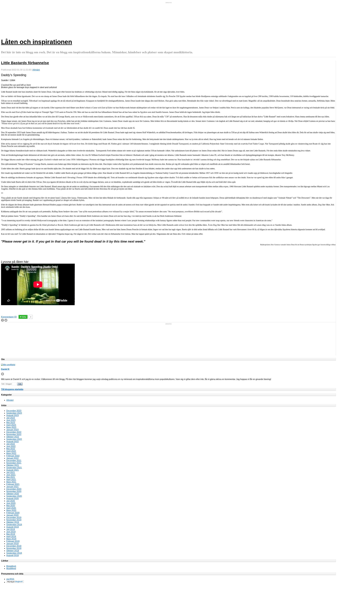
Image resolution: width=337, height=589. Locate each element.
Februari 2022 (12, 456)
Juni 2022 (11, 446)
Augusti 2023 (12, 415)
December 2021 (13, 460)
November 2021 (13, 463)
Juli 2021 (10, 472)
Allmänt (36, 70)
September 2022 (14, 439)
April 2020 (11, 508)
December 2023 (13, 411)
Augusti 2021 (12, 470)
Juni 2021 (11, 475)
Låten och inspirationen (36, 41)
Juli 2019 (10, 529)
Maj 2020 (10, 505)
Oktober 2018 (12, 551)
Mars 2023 (11, 427)
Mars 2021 (11, 482)
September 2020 (14, 496)
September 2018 (14, 553)
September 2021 (14, 468)
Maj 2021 (10, 477)
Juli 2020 (10, 501)
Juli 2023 (10, 418)
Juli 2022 (10, 444)
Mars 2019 (11, 539)
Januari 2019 (12, 543)
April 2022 (11, 451)
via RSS (10, 579)
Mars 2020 (11, 510)
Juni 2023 (11, 420)
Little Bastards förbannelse (25, 63)
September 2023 (14, 413)
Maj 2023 (10, 422)
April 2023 (11, 425)
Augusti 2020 (12, 498)
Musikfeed (11, 568)
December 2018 (13, 546)
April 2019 (11, 536)
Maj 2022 (10, 449)
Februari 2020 (12, 513)
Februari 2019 (12, 541)
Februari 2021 (12, 484)
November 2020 (13, 491)
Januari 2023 (12, 430)
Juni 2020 (11, 503)
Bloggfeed (11, 566)
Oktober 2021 (12, 465)
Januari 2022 (12, 458)
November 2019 (13, 520)
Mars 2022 (11, 453)
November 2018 (13, 548)
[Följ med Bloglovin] (15, 582)
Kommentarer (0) (9, 317)
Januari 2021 (12, 487)
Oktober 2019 (12, 522)
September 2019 (14, 524)
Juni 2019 (11, 532)
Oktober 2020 (12, 494)
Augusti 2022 (12, 441)
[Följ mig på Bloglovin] (2, 375)
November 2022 (13, 434)
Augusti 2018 (12, 555)
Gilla (24, 317)
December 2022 (13, 432)
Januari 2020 (12, 515)
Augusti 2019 (12, 527)
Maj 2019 (10, 534)
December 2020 (13, 489)
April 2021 (11, 479)
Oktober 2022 (12, 437)
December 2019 (13, 517)
